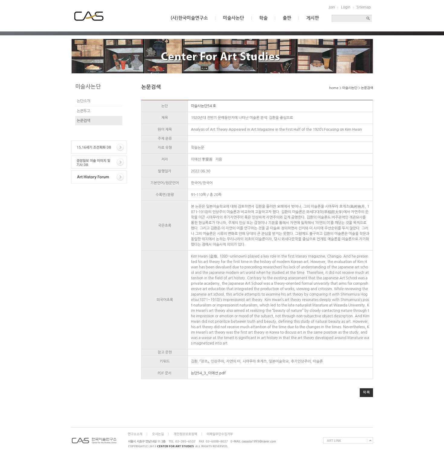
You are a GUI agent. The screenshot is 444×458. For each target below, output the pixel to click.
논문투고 (83, 111)
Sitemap (363, 7)
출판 (287, 18)
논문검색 (83, 121)
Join (332, 7)
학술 (263, 18)
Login (345, 7)
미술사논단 (233, 18)
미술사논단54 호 (203, 106)
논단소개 (83, 101)
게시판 (312, 18)
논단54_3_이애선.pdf (208, 373)
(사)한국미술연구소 (189, 18)
